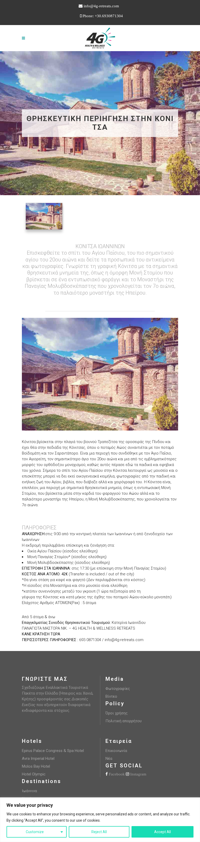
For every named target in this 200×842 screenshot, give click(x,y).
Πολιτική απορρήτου (123, 721)
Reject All (99, 832)
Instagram (138, 774)
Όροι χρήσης (116, 713)
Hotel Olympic (34, 774)
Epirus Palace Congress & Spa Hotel (53, 750)
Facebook (117, 774)
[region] (100, 819)
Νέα (108, 758)
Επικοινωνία (116, 750)
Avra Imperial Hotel (38, 758)
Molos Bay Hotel (36, 766)
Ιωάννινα (29, 791)
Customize (35, 832)
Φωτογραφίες (117, 688)
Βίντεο (111, 696)
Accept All (162, 832)
